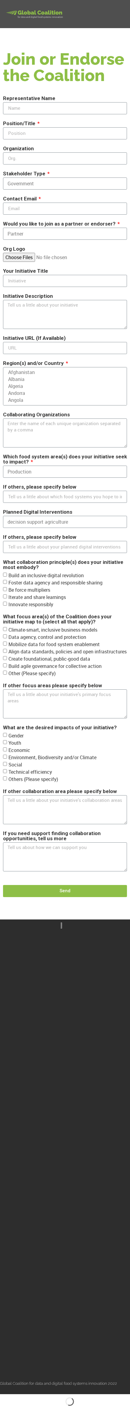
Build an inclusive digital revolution (46, 575)
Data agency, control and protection (47, 636)
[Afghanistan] (64, 372)
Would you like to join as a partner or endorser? (60, 224)
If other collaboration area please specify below (60, 791)
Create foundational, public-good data (49, 658)
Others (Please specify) (33, 779)
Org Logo (14, 249)
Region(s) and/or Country (34, 363)
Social (15, 764)
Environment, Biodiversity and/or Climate (52, 757)
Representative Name (29, 98)
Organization (18, 148)
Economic (19, 750)
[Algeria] (64, 386)
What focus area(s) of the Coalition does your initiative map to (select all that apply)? (57, 619)
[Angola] (64, 400)
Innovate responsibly (30, 604)
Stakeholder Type (25, 174)
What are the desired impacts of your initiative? (60, 727)
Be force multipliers (29, 589)
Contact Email (20, 199)
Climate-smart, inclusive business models (52, 629)
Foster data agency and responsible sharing (55, 582)
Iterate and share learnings (37, 597)
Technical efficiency (30, 771)
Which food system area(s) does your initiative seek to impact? (65, 459)
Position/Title (20, 123)
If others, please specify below (39, 487)
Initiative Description (28, 296)
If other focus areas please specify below (52, 685)
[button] (119, 14)
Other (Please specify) (32, 673)
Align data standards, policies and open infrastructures (67, 651)
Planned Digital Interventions (37, 512)
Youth (14, 742)
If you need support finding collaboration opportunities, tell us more (52, 836)
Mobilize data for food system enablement (54, 644)
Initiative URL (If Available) (34, 338)
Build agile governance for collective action (55, 665)
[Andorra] (64, 393)
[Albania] (64, 379)
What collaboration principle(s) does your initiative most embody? (63, 565)
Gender (16, 735)
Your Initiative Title (25, 271)
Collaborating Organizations (36, 415)
